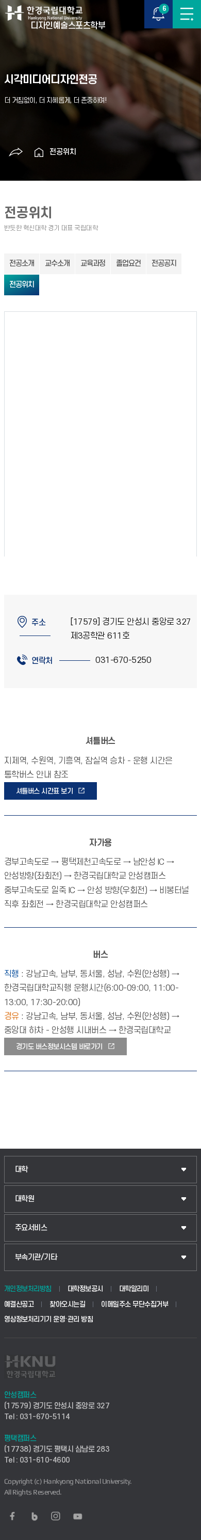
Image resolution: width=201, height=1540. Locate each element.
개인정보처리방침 (28, 1289)
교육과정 (92, 263)
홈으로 (39, 152)
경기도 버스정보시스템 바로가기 (59, 1047)
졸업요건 (128, 263)
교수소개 (57, 263)
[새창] (12, 1516)
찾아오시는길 (67, 1304)
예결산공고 (19, 1304)
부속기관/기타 (36, 1257)
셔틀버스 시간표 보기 (44, 791)
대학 (21, 1169)
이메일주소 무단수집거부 (134, 1304)
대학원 (25, 1199)
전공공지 (164, 263)
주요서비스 (31, 1228)
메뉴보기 (187, 14)
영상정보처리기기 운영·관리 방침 (48, 1319)
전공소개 (21, 263)
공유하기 (16, 152)
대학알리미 (134, 1289)
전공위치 (62, 152)
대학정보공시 (85, 1289)
